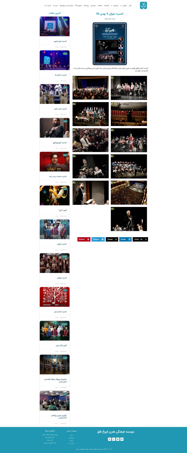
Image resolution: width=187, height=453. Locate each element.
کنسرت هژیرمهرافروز (60, 142)
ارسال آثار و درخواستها (66, 5)
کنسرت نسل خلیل (60, 108)
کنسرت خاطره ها (61, 75)
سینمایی (93, 5)
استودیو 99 (78, 5)
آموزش (125, 5)
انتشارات (106, 5)
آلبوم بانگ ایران (61, 345)
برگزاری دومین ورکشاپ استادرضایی (59, 416)
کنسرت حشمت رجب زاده (58, 176)
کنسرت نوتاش (62, 278)
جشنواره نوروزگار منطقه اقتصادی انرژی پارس (55, 380)
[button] (140, 239)
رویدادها (86, 5)
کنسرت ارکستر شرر (60, 311)
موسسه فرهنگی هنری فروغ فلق (115, 432)
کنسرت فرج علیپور (60, 41)
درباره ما (55, 5)
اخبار (130, 5)
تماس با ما (48, 5)
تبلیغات (100, 5)
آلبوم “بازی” (63, 210)
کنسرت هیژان (62, 244)
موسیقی (115, 5)
